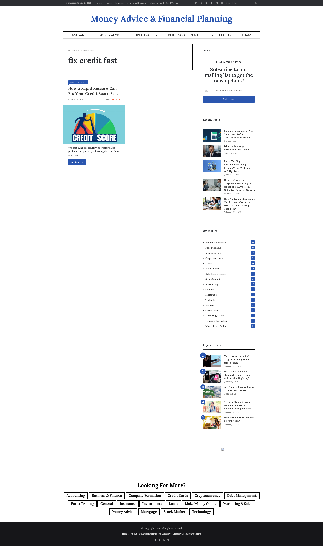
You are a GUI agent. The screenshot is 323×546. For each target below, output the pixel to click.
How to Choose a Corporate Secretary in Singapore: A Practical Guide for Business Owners (239, 185)
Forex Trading (145, 35)
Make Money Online (216, 326)
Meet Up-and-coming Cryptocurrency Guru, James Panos (236, 359)
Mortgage (211, 294)
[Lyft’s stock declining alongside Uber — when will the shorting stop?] (212, 376)
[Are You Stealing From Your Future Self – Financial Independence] (212, 407)
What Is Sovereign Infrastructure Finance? (237, 148)
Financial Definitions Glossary (130, 3)
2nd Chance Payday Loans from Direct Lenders (239, 389)
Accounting (211, 284)
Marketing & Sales (215, 315)
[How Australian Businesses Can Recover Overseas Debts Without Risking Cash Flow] (212, 203)
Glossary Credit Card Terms (163, 3)
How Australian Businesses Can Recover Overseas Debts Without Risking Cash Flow (239, 203)
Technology (211, 300)
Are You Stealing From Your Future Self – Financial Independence (237, 405)
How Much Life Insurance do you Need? (239, 419)
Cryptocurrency (214, 258)
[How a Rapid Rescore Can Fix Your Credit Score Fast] (94, 124)
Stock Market (212, 279)
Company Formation (216, 321)
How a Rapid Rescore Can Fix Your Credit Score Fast (93, 91)
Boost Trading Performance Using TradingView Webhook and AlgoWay (237, 166)
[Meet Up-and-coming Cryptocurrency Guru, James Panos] (212, 361)
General (209, 289)
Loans (247, 35)
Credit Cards (220, 35)
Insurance (79, 35)
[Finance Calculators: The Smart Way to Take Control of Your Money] (212, 135)
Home (98, 3)
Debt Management (183, 35)
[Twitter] (206, 3)
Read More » (77, 162)
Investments (212, 268)
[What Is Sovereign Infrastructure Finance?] (212, 151)
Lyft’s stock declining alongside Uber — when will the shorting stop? (237, 375)
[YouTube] (201, 3)
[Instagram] (196, 3)
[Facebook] (211, 3)
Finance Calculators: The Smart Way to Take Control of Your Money (238, 134)
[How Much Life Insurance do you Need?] (212, 422)
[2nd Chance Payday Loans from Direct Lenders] (212, 392)
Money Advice (110, 35)
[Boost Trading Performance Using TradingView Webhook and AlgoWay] (212, 166)
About (108, 3)
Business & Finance (78, 82)
